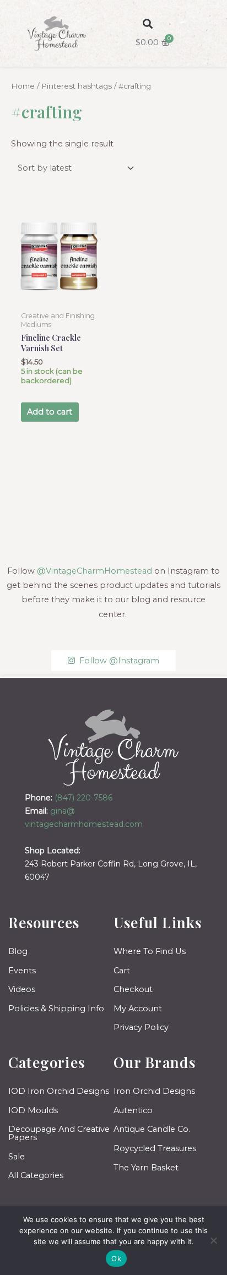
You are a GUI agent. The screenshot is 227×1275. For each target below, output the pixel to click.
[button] (147, 23)
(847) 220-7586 (83, 798)
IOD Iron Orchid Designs (58, 1091)
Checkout (133, 989)
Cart (122, 971)
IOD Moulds (33, 1110)
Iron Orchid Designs (154, 1091)
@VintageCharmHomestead (94, 571)
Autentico (133, 1110)
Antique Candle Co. (152, 1129)
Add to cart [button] (49, 412)
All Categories (35, 1175)
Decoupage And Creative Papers (59, 1133)
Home (23, 85)
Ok (116, 1258)
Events (22, 971)
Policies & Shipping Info (56, 1009)
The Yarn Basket (146, 1168)
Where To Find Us (150, 951)
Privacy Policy (141, 1027)
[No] (213, 1240)
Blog (18, 951)
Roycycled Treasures (155, 1148)
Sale (16, 1157)
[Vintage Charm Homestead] (114, 747)
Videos (21, 989)
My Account (138, 1009)
